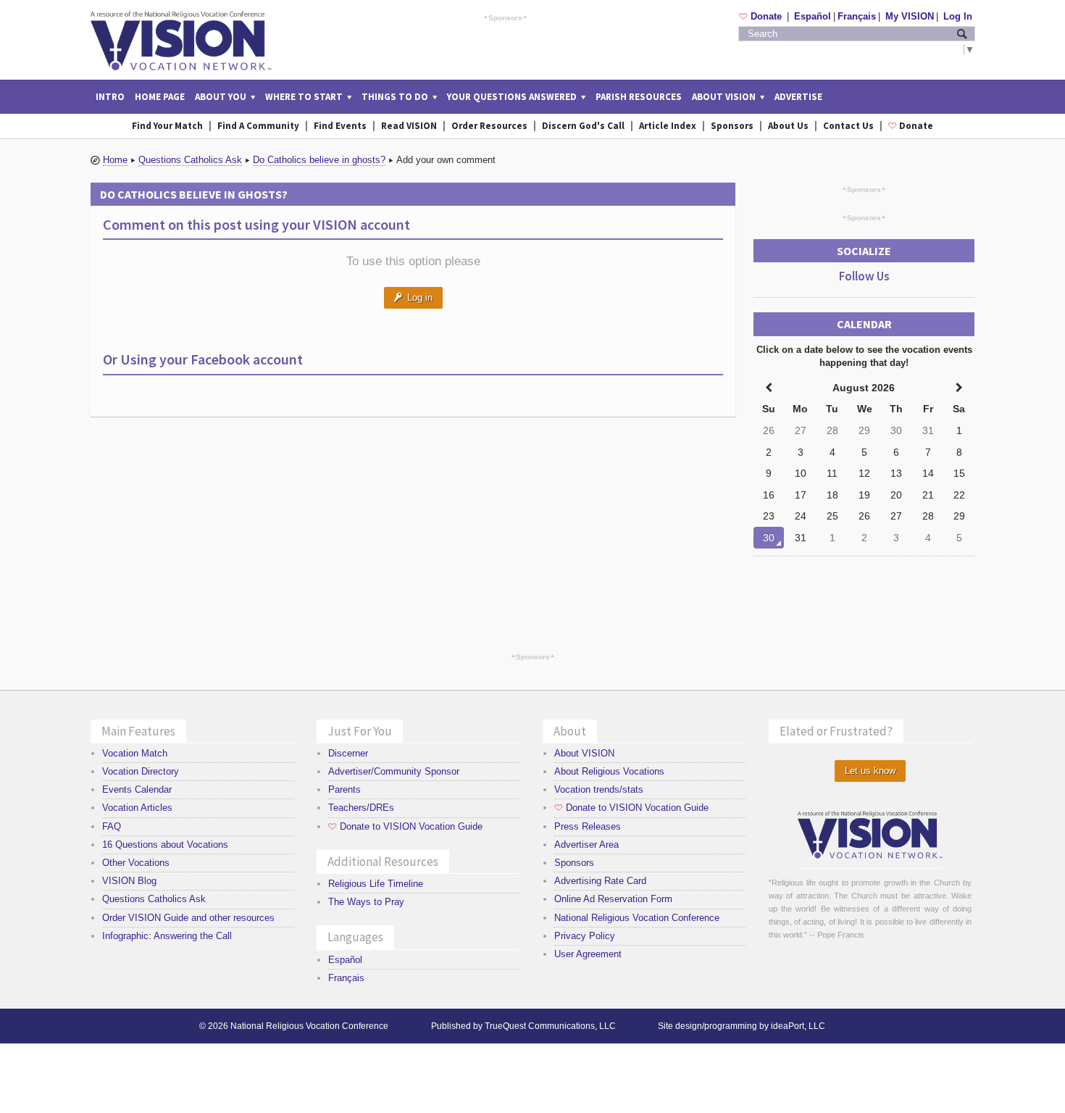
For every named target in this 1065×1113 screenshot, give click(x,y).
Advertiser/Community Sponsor (393, 771)
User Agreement (588, 954)
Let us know (870, 770)
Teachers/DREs (361, 807)
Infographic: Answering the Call (167, 935)
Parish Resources (639, 97)
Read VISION (409, 126)
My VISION (909, 16)
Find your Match (167, 126)
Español (812, 16)
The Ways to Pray (366, 901)
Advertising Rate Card (600, 880)
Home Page (160, 97)
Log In (957, 16)
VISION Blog (129, 880)
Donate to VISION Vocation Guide (405, 826)
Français (857, 16)
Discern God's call (583, 126)
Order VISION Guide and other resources (188, 917)
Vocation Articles (137, 807)
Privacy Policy (584, 935)
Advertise (798, 97)
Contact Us (848, 126)
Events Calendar (137, 789)
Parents (344, 789)
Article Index (667, 126)
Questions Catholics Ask (190, 159)
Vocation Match (134, 753)
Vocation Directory (140, 771)
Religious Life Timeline (375, 883)
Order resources (489, 126)
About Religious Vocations (609, 771)
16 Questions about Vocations (165, 844)
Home (115, 159)
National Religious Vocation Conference (636, 917)
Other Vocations (136, 862)
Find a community (258, 126)
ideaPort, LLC (798, 1026)
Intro (110, 97)
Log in (413, 297)
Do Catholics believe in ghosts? (319, 159)
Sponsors (505, 17)
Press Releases (587, 826)
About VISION (584, 753)
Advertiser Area (586, 844)
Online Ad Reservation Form (613, 898)
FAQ (111, 826)
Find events (340, 126)
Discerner (348, 753)
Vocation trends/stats (598, 789)
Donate (762, 16)
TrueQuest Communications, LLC (550, 1026)
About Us (788, 126)
